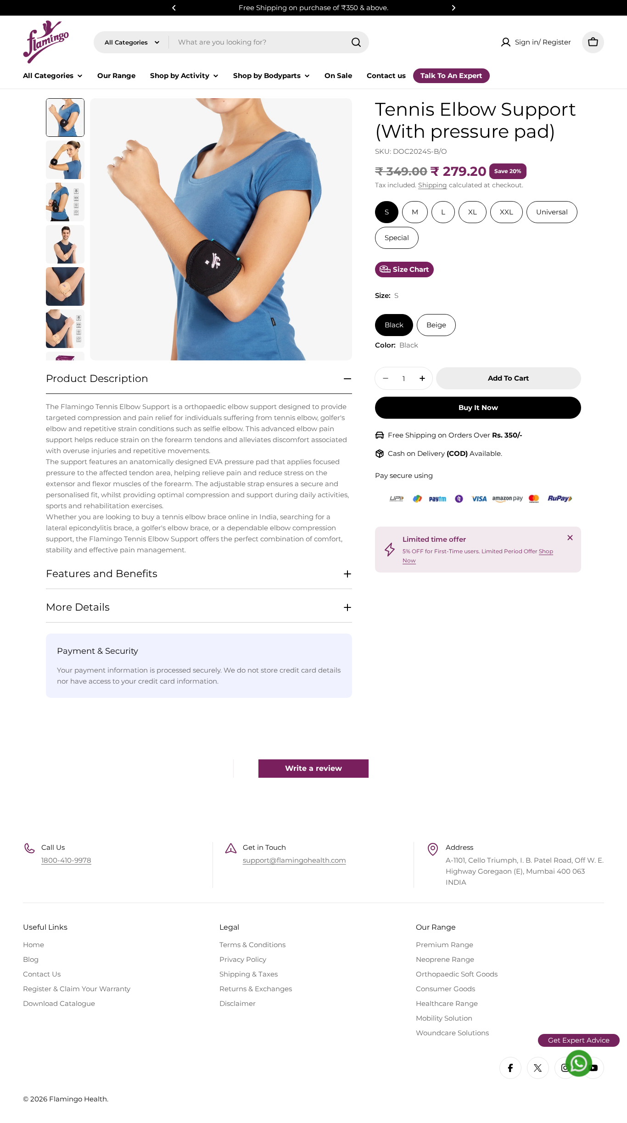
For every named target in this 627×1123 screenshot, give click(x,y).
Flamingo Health (78, 1099)
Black (394, 324)
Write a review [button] (313, 768)
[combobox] (231, 42)
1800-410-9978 (66, 860)
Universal (552, 212)
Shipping (432, 185)
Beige (436, 324)
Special (397, 237)
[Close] (570, 537)
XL (472, 212)
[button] (173, 7)
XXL (506, 212)
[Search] (356, 42)
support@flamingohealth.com (294, 860)
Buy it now (478, 407)
